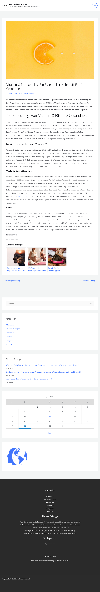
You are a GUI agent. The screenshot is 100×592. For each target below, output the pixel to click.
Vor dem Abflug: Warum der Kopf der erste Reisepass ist (29, 379)
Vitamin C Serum (25, 196)
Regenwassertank (50, 544)
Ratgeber (9, 341)
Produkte (9, 337)
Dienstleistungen (13, 329)
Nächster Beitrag (89, 281)
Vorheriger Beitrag (11, 281)
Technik (9, 345)
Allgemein (10, 325)
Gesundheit (12, 93)
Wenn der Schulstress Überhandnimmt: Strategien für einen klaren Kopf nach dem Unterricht (44, 365)
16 (50, 416)
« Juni (49, 433)
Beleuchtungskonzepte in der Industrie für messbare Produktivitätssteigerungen (50, 533)
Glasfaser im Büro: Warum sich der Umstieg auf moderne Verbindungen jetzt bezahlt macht (43, 372)
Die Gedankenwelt (18, 4)
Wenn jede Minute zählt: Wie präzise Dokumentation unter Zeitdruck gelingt (50, 531)
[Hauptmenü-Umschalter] (95, 5)
